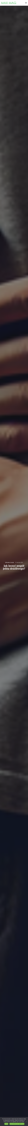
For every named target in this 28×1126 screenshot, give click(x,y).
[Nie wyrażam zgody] (26, 1121)
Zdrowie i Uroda (9, 562)
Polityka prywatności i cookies (17, 1123)
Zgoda (6, 1123)
